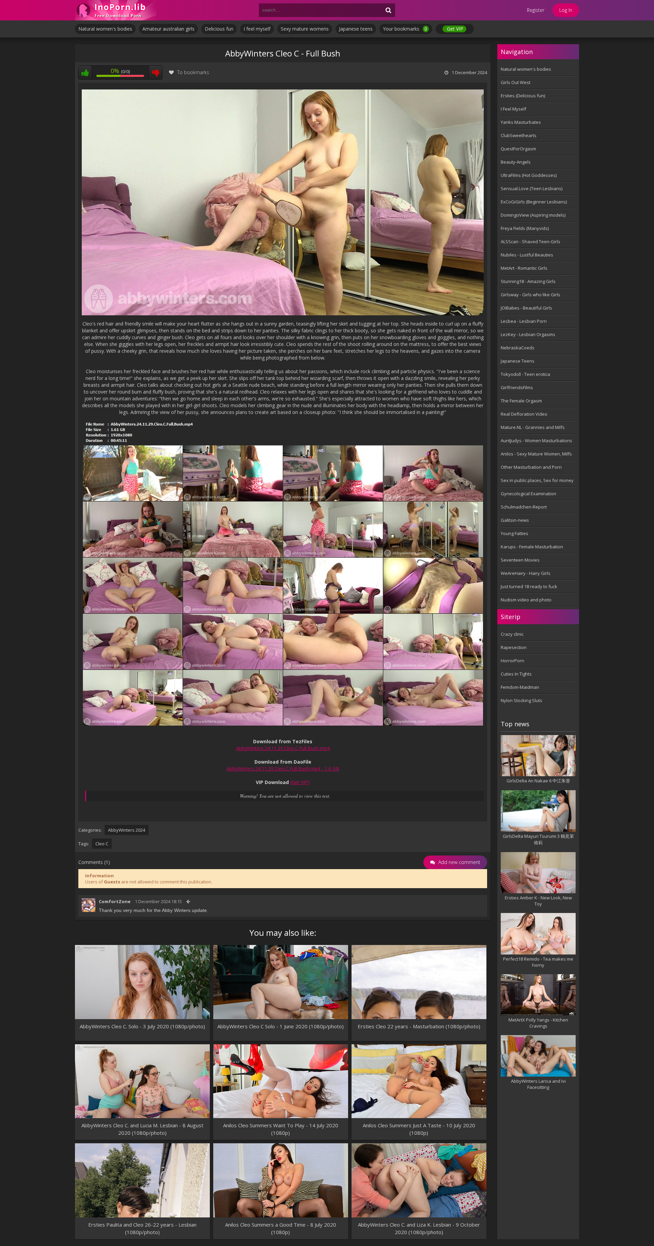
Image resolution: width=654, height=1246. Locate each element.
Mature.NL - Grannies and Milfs (533, 427)
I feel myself (257, 29)
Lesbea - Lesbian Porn (524, 321)
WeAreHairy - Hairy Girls (525, 573)
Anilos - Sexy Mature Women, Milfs (536, 454)
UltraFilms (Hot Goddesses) (529, 175)
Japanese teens (356, 29)
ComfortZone (114, 901)
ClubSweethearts (518, 135)
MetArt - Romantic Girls (524, 268)
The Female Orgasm (521, 401)
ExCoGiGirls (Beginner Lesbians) (534, 202)
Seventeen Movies (520, 560)
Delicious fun (219, 29)
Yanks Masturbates (521, 122)
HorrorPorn (512, 661)
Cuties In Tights (516, 674)
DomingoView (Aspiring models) (533, 215)
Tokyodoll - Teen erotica (525, 374)
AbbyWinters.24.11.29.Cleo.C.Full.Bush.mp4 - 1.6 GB (283, 768)
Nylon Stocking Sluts (521, 700)
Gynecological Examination (528, 494)
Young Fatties (514, 533)
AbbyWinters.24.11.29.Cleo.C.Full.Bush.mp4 (283, 748)
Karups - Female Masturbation (532, 547)
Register (535, 10)
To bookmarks (193, 72)
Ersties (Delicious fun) (523, 96)
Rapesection (514, 647)
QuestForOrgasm (518, 149)
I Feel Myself (513, 109)
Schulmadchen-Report (524, 507)
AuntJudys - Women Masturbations (536, 440)
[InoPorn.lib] (116, 10)
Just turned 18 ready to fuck (529, 586)
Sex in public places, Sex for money (537, 480)
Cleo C (101, 844)
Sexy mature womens (305, 29)
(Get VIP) (300, 782)
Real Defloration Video (524, 414)
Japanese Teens (517, 361)
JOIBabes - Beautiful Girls (526, 308)
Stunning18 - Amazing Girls (528, 281)
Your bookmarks (405, 29)
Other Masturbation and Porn (531, 467)
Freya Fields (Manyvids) (525, 228)
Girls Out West (515, 82)
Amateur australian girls (168, 29)
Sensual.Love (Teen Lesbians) (531, 188)
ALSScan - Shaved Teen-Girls (530, 241)
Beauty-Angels (516, 162)
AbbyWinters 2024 (126, 830)
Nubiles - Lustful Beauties (527, 255)
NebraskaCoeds (517, 348)
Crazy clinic (512, 634)
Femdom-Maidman (520, 687)
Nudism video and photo (526, 600)
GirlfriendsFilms (517, 387)
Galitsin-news (515, 520)
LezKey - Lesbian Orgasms (528, 334)
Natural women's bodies (105, 29)
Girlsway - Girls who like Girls (530, 295)
